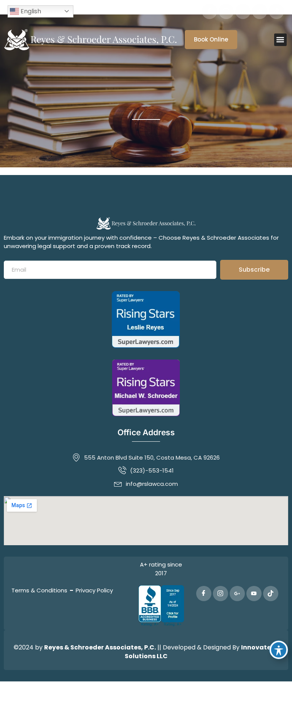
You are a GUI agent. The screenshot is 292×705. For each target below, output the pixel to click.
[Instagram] (226, 11)
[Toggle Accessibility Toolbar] (279, 650)
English (30, 11)
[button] (280, 39)
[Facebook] (209, 11)
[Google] (243, 11)
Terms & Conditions (39, 590)
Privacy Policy (94, 590)
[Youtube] (259, 11)
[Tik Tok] (276, 11)
